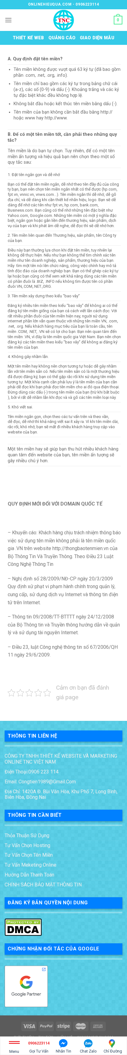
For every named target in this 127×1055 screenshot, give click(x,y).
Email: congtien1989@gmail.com (40, 782)
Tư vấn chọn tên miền (29, 855)
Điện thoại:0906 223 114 (32, 772)
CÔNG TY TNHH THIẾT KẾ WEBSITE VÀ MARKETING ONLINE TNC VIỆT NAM (61, 759)
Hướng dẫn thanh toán (29, 875)
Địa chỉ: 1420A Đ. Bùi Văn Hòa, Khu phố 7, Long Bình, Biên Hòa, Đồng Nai (61, 794)
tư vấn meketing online (30, 865)
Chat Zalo (88, 1051)
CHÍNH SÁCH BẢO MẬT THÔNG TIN (43, 885)
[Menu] (8, 20)
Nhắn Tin (63, 1051)
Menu (14, 1051)
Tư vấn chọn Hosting (27, 845)
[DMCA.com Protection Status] (23, 927)
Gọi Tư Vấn (39, 1047)
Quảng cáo (62, 38)
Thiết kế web (28, 38)
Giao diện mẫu (97, 38)
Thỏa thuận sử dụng (27, 835)
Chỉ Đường (113, 1051)
